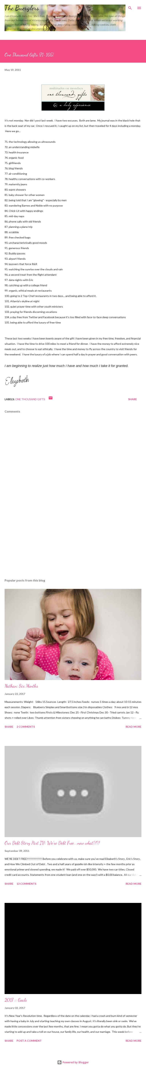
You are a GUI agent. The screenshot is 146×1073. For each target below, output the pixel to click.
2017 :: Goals (16, 1000)
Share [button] (132, 399)
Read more (133, 726)
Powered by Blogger (75, 1062)
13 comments (26, 883)
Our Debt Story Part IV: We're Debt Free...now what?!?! (52, 843)
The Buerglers (22, 8)
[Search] (130, 7)
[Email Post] (50, 399)
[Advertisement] (73, 539)
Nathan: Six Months (21, 686)
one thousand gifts (30, 399)
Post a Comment (29, 1040)
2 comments (26, 726)
